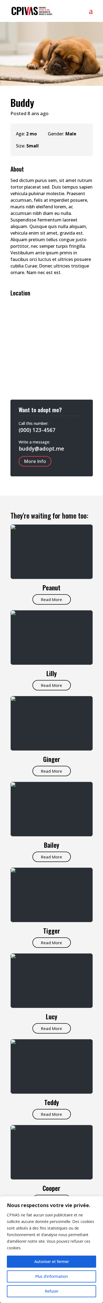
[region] (51, 1249)
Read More (51, 599)
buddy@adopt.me (41, 448)
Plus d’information (51, 1276)
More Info (35, 461)
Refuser (52, 1291)
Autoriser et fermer (51, 1261)
